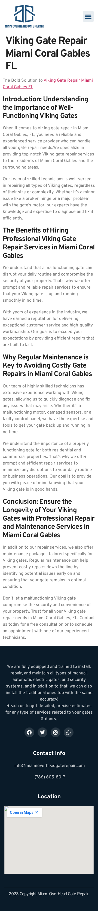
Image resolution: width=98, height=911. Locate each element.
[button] (88, 16)
